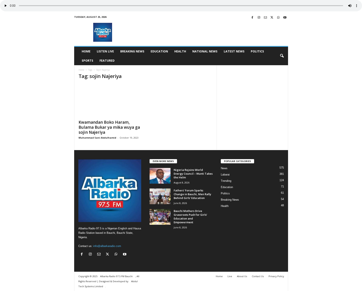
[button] (281, 56)
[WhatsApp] (278, 18)
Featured (107, 60)
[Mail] (265, 18)
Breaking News (132, 51)
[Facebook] (252, 18)
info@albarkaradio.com (107, 246)
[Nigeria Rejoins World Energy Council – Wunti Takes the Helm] (160, 176)
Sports (87, 60)
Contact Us (258, 276)
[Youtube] (284, 18)
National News (204, 51)
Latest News (234, 51)
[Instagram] (258, 18)
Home (86, 51)
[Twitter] (271, 18)
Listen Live (105, 51)
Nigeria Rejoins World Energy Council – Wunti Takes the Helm (193, 173)
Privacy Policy (276, 276)
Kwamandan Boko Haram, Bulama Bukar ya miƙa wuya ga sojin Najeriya (109, 127)
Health (180, 51)
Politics (257, 51)
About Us (242, 276)
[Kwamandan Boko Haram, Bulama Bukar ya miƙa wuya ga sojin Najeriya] (110, 100)
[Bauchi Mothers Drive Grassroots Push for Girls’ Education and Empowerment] (160, 217)
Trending (226, 180)
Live (230, 276)
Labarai (225, 174)
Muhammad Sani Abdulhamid (97, 137)
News (224, 168)
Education (159, 51)
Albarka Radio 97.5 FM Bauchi (116, 276)
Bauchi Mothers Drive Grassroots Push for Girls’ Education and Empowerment (190, 216)
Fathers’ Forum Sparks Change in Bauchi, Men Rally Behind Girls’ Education (192, 194)
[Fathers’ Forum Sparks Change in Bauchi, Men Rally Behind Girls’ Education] (160, 196)
